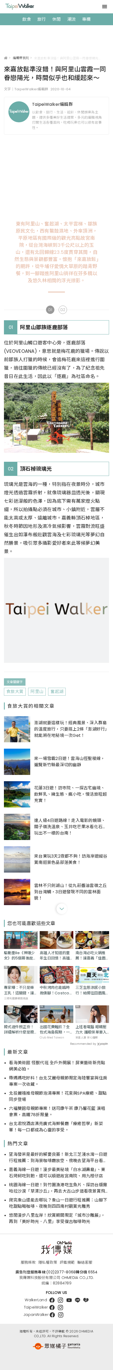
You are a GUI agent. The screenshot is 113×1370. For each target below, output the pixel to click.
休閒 (56, 19)
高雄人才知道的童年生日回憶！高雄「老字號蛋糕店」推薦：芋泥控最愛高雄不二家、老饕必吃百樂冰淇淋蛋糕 (55, 955)
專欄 (86, 19)
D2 (62, 309)
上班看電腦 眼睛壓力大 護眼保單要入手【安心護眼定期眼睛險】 (90, 1029)
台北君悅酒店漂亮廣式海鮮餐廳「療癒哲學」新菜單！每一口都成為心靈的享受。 (56, 1127)
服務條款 (28, 1262)
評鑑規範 (67, 1262)
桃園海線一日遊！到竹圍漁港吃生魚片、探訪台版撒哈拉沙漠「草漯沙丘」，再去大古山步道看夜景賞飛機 (58, 1188)
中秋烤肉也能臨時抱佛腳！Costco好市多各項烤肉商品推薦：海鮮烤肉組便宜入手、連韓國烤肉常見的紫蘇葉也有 (56, 990)
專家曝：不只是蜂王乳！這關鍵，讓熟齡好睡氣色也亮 (19, 990)
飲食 (26, 19)
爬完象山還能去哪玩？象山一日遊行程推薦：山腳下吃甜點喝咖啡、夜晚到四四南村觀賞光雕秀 (58, 1203)
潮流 (71, 19)
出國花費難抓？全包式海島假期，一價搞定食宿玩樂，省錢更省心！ (55, 1029)
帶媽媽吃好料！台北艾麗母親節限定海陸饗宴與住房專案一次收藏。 (58, 1081)
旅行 (41, 19)
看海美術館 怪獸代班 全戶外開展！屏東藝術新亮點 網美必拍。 (57, 1066)
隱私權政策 (47, 1262)
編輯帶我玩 (21, 58)
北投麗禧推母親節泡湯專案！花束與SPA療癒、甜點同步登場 (58, 1096)
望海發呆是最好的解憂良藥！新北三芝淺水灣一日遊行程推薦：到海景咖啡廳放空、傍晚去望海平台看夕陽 (58, 1157)
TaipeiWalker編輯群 (52, 104)
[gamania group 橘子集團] (56, 1346)
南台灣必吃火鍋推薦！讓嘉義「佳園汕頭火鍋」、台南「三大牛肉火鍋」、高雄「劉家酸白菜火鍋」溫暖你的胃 (91, 955)
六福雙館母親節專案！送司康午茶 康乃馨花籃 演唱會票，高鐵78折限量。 (57, 1111)
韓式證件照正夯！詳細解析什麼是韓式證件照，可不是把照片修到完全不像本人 (19, 1029)
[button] (61, 909)
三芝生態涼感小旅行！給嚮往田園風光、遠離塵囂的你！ (90, 990)
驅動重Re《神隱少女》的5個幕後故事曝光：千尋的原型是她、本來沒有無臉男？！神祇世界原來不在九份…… (20, 955)
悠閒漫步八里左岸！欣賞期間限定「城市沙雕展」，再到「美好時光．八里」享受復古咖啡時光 (57, 1218)
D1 (50, 309)
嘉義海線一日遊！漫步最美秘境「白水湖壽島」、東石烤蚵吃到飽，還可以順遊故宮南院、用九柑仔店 (57, 1173)
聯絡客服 (84, 1262)
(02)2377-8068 (61, 1272)
